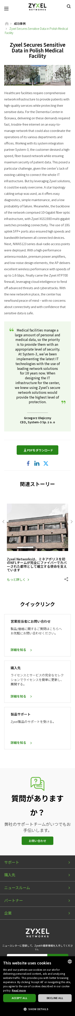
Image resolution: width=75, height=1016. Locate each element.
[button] (37, 1009)
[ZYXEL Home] (37, 6)
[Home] (7, 23)
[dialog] (37, 986)
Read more (19, 990)
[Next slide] (71, 522)
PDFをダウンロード (40, 450)
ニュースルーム (17, 887)
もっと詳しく (16, 579)
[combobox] (70, 961)
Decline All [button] (55, 998)
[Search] (69, 6)
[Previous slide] (4, 522)
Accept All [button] (20, 998)
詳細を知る (18, 649)
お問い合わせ (37, 841)
